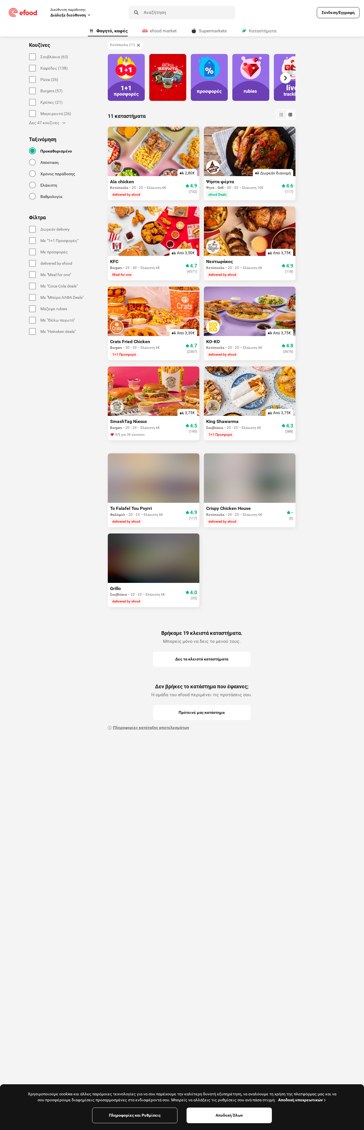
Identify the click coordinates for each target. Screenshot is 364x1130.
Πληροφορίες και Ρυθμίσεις (135, 1115)
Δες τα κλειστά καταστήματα (201, 659)
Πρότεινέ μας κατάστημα (202, 712)
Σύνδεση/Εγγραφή (338, 12)
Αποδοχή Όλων (229, 1115)
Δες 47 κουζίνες (44, 122)
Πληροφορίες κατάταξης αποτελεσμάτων (151, 727)
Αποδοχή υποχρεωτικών (300, 1100)
